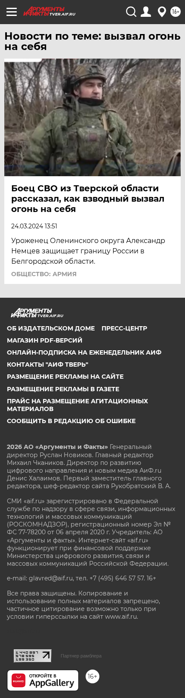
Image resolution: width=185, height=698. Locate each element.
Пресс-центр (124, 328)
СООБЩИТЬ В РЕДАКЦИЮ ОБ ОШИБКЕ (71, 421)
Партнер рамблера (81, 655)
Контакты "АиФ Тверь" (47, 364)
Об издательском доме (51, 328)
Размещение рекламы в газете (63, 389)
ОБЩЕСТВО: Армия (44, 274)
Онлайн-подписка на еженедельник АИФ (84, 352)
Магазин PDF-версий (45, 340)
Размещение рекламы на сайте (65, 376)
